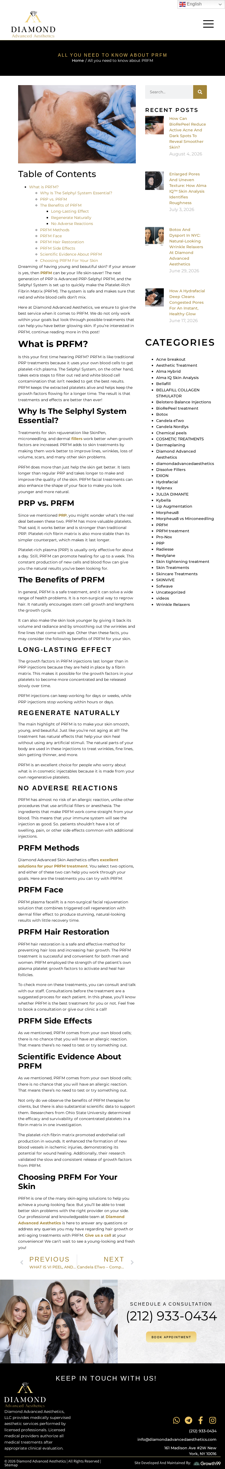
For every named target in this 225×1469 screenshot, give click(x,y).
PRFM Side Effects (57, 248)
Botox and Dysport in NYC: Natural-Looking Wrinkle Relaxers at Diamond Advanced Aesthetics (186, 247)
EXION (162, 475)
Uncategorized (170, 592)
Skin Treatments (172, 567)
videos (162, 598)
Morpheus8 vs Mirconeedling (185, 518)
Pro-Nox (164, 536)
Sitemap (11, 1464)
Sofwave (164, 586)
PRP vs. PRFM (53, 199)
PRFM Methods (54, 229)
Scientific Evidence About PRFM (71, 254)
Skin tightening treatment (182, 561)
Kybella (163, 500)
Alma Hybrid (168, 371)
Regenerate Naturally (71, 217)
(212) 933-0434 (171, 1316)
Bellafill (163, 383)
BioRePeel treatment (177, 408)
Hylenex (164, 487)
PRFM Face (51, 235)
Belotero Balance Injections (183, 402)
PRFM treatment (172, 530)
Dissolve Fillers (170, 469)
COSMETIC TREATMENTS (180, 438)
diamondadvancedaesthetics (185, 463)
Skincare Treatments (177, 573)
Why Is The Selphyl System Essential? (76, 192)
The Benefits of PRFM (60, 205)
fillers (76, 438)
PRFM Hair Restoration (62, 241)
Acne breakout (170, 359)
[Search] (200, 92)
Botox (162, 414)
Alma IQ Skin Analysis (177, 377)
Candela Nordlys (172, 426)
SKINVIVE (165, 579)
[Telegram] (188, 1420)
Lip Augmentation (174, 506)
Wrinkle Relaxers (173, 604)
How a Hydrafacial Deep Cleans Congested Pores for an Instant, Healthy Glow (187, 302)
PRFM (46, 272)
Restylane (165, 555)
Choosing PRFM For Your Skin (69, 260)
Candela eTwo (170, 420)
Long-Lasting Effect (70, 211)
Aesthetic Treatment (176, 365)
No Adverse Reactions (72, 223)
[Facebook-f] (200, 1420)
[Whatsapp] (176, 1420)
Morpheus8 (167, 512)
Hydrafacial (167, 481)
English (194, 4)
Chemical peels (171, 432)
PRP (62, 515)
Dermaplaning (170, 445)
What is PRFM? (44, 186)
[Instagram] (212, 1420)
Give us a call (98, 1235)
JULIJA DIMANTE (172, 494)
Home (78, 60)
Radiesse (165, 549)
